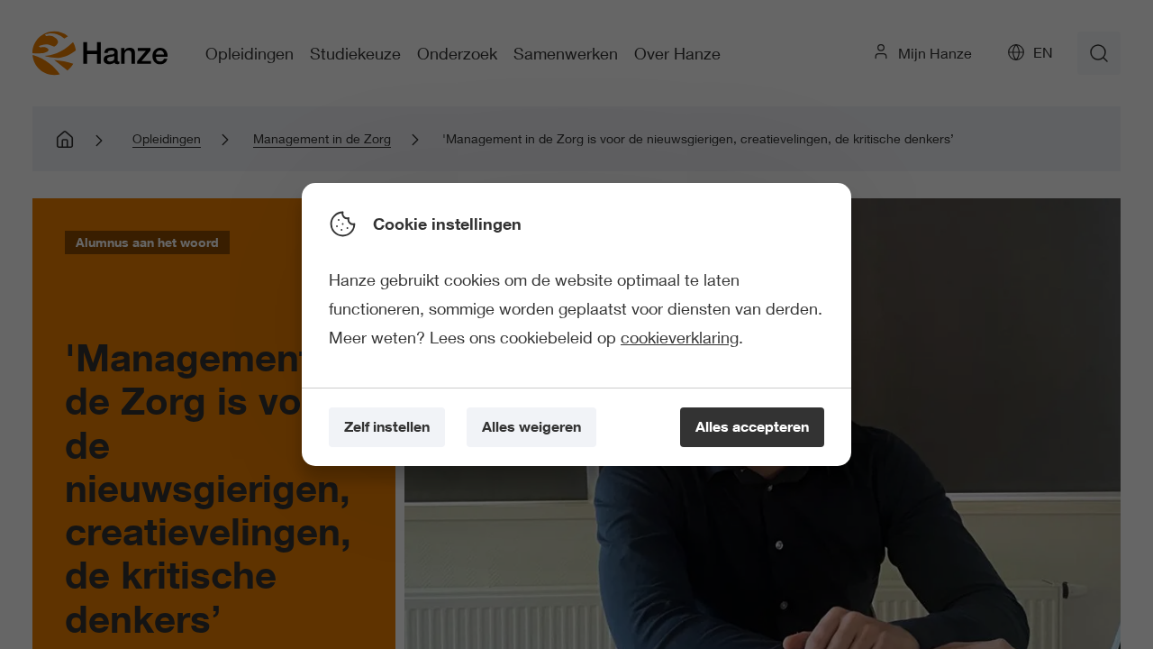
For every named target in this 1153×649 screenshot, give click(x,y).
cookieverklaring (680, 337)
